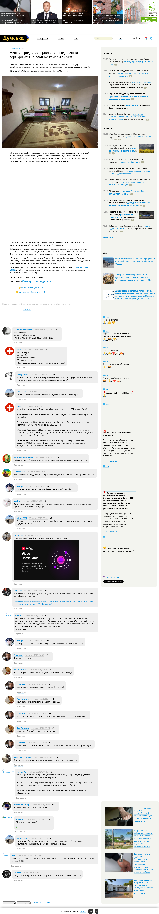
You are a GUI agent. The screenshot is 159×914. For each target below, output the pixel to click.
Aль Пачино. (20, 669)
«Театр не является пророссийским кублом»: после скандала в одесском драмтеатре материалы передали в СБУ (133, 277)
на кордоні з (134, 119)
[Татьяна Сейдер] (6, 809)
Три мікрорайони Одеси (120, 82)
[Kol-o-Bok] (7, 817)
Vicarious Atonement (24, 457)
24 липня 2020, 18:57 (28, 855)
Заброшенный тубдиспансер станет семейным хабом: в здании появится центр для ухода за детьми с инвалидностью (143, 838)
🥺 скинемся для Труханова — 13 (30, 292)
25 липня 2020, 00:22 (33, 872)
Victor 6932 (22, 391)
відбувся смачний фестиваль (138, 136)
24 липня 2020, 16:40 (36, 819)
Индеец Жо (19, 472)
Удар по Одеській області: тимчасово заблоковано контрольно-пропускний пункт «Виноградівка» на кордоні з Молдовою (75, 18)
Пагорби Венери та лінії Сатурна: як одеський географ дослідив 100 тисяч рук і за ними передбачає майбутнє (107, 19)
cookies (83, 911)
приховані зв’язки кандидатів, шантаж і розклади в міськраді (129, 97)
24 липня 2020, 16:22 (41, 804)
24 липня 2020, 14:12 (45, 457)
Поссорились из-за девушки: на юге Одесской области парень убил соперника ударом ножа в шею (143, 814)
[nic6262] (8, 615)
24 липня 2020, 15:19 (35, 486)
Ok (90, 911)
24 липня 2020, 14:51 (34, 615)
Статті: (107, 253)
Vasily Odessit (23, 374)
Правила (37, 902)
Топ (76, 38)
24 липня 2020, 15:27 (44, 757)
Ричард (17, 872)
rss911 (20, 349)
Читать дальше (110, 461)
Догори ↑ (27, 309)
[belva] (5, 855)
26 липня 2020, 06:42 (37, 742)
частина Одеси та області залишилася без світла (127, 192)
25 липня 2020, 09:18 (38, 838)
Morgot (20, 486)
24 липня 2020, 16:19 (39, 772)
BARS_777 (18, 535)
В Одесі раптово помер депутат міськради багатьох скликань (44, 21)
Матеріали (42, 38)
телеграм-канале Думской (38, 281)
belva (14, 855)
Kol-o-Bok (20, 819)
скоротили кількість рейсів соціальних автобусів (126, 183)
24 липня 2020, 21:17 (41, 374)
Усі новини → (109, 237)
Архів (61, 38)
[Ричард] (6, 877)
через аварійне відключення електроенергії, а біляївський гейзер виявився (130, 86)
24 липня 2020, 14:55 (34, 349)
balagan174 (22, 772)
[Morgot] (9, 491)
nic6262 (18, 615)
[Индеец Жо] (6, 477)
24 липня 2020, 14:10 (44, 330)
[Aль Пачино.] (6, 674)
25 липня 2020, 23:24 (40, 728)
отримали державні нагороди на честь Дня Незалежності (130, 172)
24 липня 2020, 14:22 (33, 501)
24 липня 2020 (15, 48)
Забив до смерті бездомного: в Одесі (126, 226)
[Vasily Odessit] (9, 379)
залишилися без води (141, 82)
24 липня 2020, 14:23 (34, 535)
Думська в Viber (113, 577)
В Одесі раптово (117, 105)
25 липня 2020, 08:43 (37, 713)
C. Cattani (18, 655)
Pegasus (18, 590)
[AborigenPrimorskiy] (6, 762)
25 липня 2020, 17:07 (34, 406)
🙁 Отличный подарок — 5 (30, 287)
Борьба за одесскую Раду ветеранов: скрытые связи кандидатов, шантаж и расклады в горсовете (143, 886)
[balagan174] (8, 772)
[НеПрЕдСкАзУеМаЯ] (6, 335)
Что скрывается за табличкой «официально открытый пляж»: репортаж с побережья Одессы (135, 261)
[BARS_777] (6, 540)
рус (120, 38)
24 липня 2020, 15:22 (35, 640)
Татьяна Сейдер (21, 804)
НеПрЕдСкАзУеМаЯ (23, 330)
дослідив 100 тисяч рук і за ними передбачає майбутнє (130, 204)
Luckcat (17, 501)
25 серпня (107, 53)
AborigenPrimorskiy (23, 757)
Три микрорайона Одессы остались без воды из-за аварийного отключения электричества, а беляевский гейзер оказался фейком (143, 863)
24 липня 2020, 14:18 (36, 472)
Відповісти (18, 343)
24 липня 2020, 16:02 (37, 684)
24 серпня (107, 128)
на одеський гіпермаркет (122, 218)
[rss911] (9, 354)
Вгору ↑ (46, 902)
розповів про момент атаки (121, 215)
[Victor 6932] (9, 396)
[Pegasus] (6, 595)
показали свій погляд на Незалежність (123, 149)
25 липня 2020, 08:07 (38, 391)
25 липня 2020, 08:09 (38, 518)
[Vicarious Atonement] (6, 462)
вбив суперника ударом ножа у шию (131, 62)
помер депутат (132, 105)
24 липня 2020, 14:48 (34, 655)
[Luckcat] (6, 506)
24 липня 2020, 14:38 (33, 590)
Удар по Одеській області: (121, 114)
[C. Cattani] (6, 660)
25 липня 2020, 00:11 (40, 699)
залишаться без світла (130, 162)
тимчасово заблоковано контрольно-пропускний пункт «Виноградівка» (129, 117)
